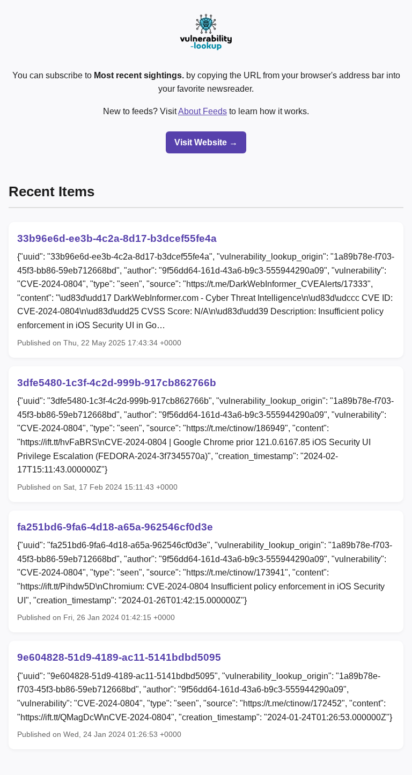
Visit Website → (206, 142)
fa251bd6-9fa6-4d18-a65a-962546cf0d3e (115, 527)
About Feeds (202, 111)
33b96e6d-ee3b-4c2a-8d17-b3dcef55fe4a (117, 238)
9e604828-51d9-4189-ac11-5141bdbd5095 (119, 657)
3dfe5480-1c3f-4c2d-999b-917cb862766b (116, 382)
